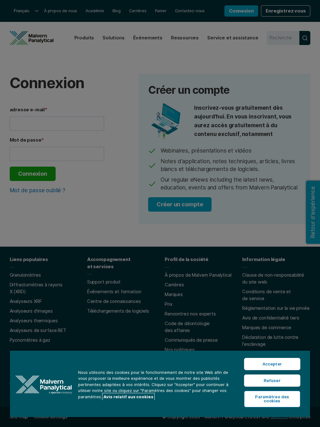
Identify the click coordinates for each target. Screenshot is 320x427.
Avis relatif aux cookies (128, 396)
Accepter (272, 363)
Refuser (272, 380)
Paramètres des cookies (272, 398)
